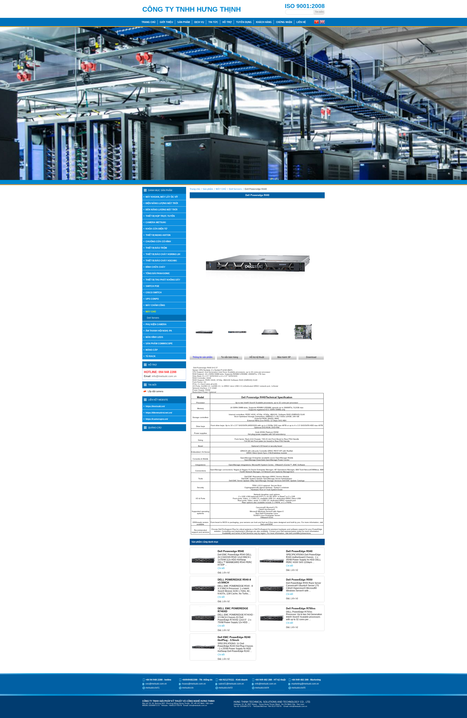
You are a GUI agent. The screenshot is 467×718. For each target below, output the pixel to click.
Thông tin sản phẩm (202, 325)
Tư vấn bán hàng (229, 325)
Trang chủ (148, 22)
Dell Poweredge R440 (256, 157)
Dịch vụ (199, 22)
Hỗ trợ (227, 22)
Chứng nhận (284, 22)
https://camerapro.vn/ (157, 387)
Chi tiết (221, 536)
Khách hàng (264, 22)
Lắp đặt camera (155, 360)
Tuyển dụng (244, 22)
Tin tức (213, 22)
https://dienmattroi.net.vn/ (159, 381)
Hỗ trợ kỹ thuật (257, 325)
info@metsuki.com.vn (164, 344)
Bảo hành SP (284, 325)
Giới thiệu (166, 22)
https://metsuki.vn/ (155, 375)
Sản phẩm (183, 22)
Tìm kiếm (319, 12)
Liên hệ (301, 22)
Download (311, 325)
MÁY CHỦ (221, 157)
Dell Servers (235, 157)
